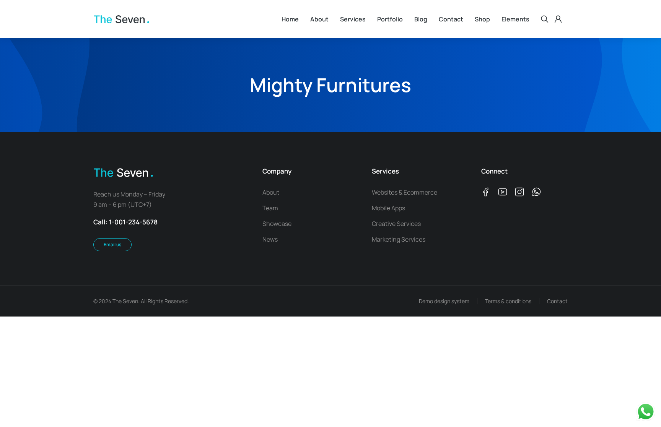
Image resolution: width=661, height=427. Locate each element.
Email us (112, 244)
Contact (557, 301)
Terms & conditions (508, 301)
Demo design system (444, 301)
